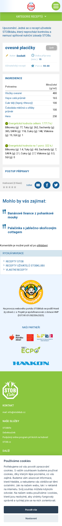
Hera (8, 116)
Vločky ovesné (13, 93)
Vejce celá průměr (15, 98)
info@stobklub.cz (16, 412)
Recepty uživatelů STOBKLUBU (25, 265)
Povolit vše (31, 509)
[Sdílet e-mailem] (38, 185)
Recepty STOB (15, 261)
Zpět (51, 47)
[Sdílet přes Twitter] (56, 185)
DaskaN (21, 55)
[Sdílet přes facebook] (47, 185)
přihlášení (42, 245)
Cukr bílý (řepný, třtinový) (19, 103)
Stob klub (31, 6)
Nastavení (31, 518)
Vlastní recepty (17, 269)
